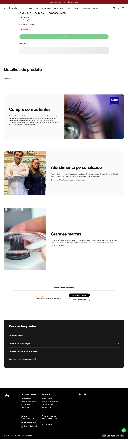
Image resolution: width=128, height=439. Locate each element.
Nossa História (47, 399)
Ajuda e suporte (26, 407)
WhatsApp (62, 180)
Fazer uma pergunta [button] (79, 299)
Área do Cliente (26, 399)
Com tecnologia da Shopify (24, 435)
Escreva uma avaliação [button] (79, 295)
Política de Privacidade (50, 401)
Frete (20, 24)
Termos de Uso (47, 404)
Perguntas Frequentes (28, 401)
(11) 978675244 (47, 424)
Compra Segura (47, 407)
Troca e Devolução (27, 404)
